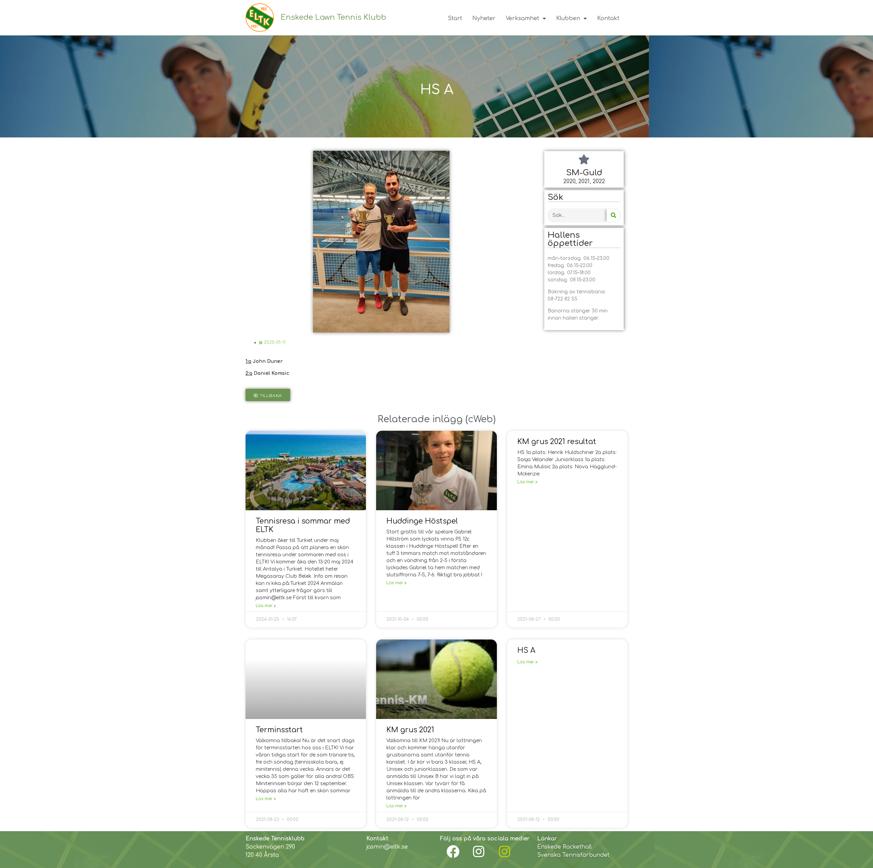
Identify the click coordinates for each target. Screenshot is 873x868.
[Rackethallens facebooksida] (453, 852)
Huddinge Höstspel (422, 521)
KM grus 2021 (410, 730)
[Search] (613, 215)
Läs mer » (266, 605)
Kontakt (608, 18)
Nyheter (483, 18)
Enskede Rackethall (564, 847)
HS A (526, 650)
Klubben (568, 18)
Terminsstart (279, 730)
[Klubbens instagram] (479, 852)
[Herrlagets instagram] (505, 852)
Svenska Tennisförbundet (573, 855)
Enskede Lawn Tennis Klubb (333, 17)
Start (455, 18)
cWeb (480, 419)
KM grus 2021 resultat (556, 442)
